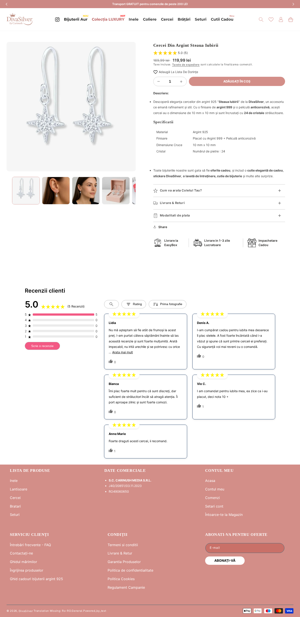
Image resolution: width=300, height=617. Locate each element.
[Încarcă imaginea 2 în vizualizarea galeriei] (56, 190)
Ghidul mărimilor (23, 562)
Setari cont (214, 506)
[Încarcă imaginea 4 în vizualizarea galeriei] (116, 190)
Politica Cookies (121, 579)
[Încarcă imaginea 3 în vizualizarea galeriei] (86, 190)
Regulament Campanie (126, 587)
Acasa (210, 480)
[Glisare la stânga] (13, 106)
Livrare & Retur (120, 553)
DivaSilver (26, 610)
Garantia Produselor (124, 562)
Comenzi (212, 497)
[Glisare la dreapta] (129, 106)
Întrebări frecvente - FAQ (30, 545)
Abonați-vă (224, 560)
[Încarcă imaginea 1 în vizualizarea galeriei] (26, 190)
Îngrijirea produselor (26, 570)
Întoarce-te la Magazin (224, 514)
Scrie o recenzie (42, 346)
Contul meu (214, 489)
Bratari (15, 506)
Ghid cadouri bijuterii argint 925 (36, 579)
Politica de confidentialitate (130, 570)
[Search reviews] (111, 304)
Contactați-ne (21, 553)
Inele (14, 480)
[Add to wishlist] (155, 72)
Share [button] (162, 227)
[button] (261, 19)
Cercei (15, 497)
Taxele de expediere (186, 64)
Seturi (15, 514)
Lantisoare (18, 489)
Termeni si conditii (123, 545)
